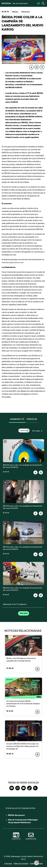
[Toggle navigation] (38, 3)
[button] (43, 3)
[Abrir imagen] (23, 450)
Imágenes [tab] (17, 419)
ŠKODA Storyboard (16, 815)
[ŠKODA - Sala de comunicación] (14, 3)
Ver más (24, 613)
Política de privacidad (21, 863)
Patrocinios (25, 12)
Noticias (15, 12)
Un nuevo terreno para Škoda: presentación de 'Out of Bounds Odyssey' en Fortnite (23, 703)
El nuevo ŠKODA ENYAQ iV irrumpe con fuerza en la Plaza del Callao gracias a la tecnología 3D (22, 746)
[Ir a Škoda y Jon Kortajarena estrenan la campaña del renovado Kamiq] (23, 645)
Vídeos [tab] (31, 419)
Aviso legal (8, 863)
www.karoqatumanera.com (13, 262)
